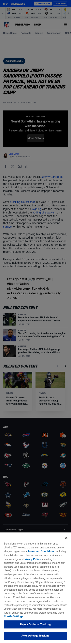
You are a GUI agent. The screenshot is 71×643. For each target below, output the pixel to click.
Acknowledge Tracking (35, 635)
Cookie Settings (13, 616)
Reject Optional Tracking (35, 624)
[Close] (66, 538)
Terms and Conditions (41, 551)
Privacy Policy (32, 559)
